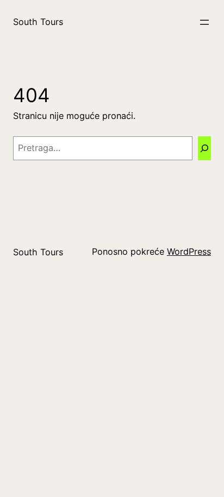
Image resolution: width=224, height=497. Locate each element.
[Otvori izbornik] (204, 22)
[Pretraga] (204, 148)
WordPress (189, 251)
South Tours (38, 21)
